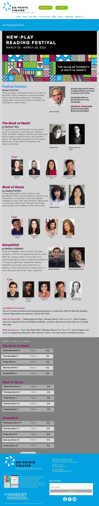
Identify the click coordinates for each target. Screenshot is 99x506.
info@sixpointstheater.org (61, 471)
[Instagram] (70, 499)
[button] (25, 16)
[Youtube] (74, 499)
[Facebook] (65, 499)
